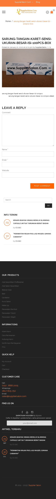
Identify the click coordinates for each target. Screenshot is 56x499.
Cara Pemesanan (8, 335)
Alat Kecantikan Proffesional (13, 282)
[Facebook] (22, 413)
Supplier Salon (35, 485)
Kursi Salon (6, 301)
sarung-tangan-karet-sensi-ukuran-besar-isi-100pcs (22, 94)
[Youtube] (27, 413)
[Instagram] (32, 413)
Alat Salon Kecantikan (10, 286)
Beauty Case (6, 290)
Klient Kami (6, 331)
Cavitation (6, 298)
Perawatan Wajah (9, 317)
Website (5, 170)
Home (8, 21)
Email (5, 160)
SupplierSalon (40, 47)
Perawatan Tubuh (9, 313)
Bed (3, 294)
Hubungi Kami (7, 339)
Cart (3, 365)
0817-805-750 (9, 391)
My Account (6, 361)
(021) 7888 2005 (10, 385)
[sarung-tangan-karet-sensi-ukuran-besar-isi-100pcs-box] (28, 68)
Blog (38, 2)
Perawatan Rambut (9, 309)
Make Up (5, 305)
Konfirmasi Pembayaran (11, 343)
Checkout (5, 369)
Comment (6, 112)
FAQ (3, 347)
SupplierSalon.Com (23, 2)
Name (5, 149)
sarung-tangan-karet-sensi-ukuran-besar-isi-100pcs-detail (31, 96)
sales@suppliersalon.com (14, 396)
